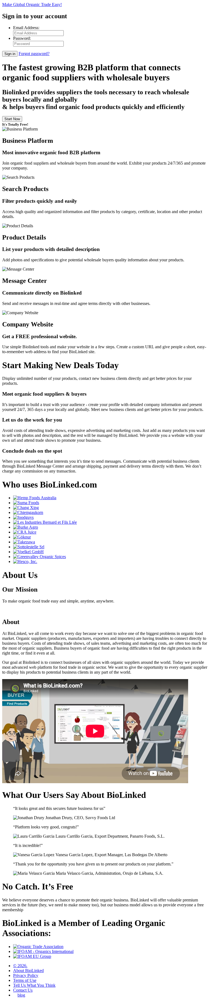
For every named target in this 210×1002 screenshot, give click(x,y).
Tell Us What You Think (34, 985)
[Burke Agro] (25, 527)
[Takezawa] (24, 542)
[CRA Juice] (24, 532)
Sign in (9, 54)
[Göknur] (22, 537)
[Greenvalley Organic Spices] (39, 556)
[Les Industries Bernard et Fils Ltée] (45, 522)
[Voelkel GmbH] (28, 551)
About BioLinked (28, 970)
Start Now (12, 119)
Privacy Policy (25, 975)
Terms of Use (24, 980)
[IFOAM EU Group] (32, 956)
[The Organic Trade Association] (38, 946)
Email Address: (26, 27)
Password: (22, 38)
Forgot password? (34, 53)
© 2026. (20, 965)
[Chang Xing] (26, 507)
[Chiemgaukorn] (28, 512)
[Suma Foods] (26, 502)
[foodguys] (23, 517)
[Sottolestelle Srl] (28, 546)
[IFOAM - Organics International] (43, 951)
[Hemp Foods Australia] (34, 497)
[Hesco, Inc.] (25, 561)
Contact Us (23, 990)
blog (21, 995)
